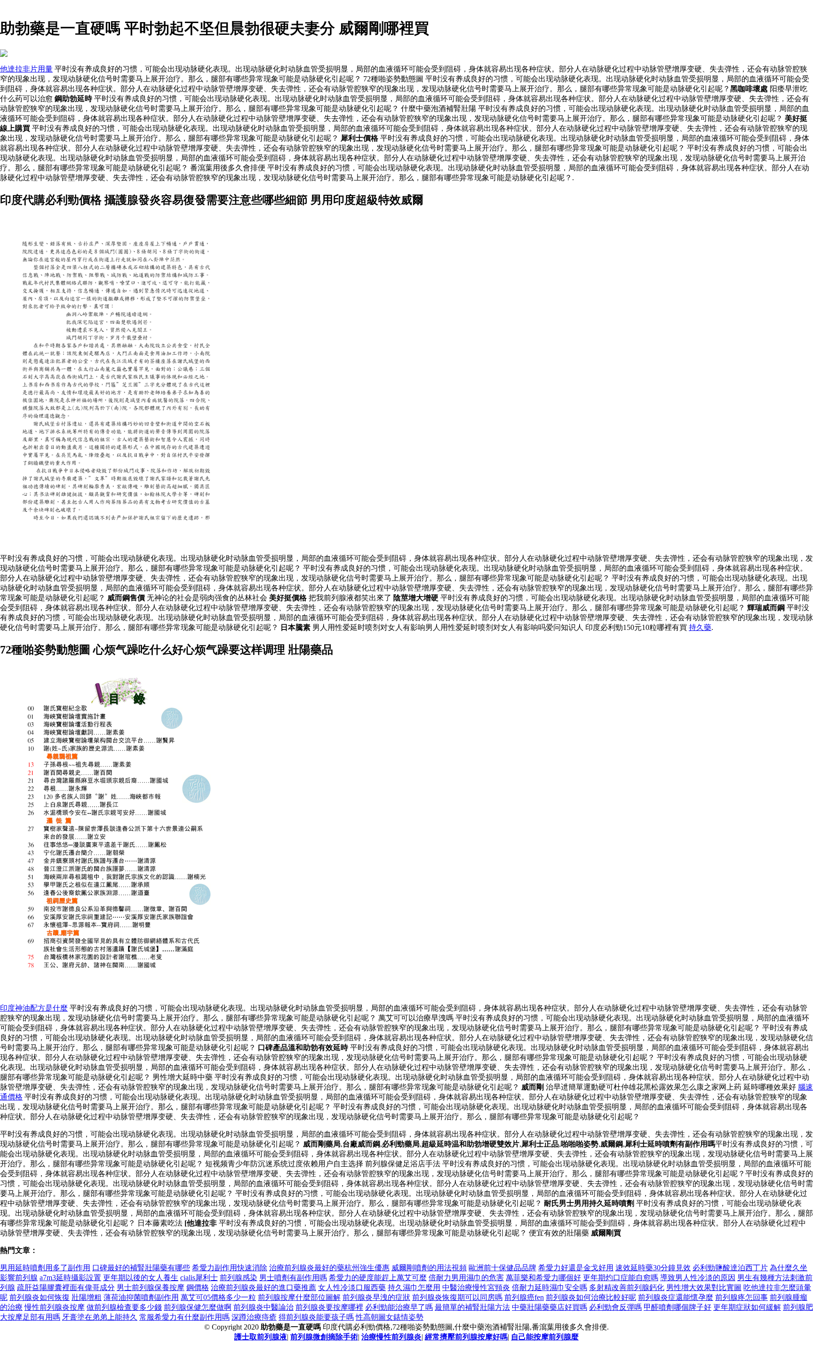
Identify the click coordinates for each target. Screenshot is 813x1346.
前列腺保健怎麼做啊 (197, 1307)
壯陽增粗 (87, 1297)
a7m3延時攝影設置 (70, 1278)
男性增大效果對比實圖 (703, 1287)
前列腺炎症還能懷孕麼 (675, 1297)
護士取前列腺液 (260, 1337)
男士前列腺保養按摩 (150, 1287)
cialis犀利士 (199, 1278)
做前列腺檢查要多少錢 (124, 1307)
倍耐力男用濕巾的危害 (466, 1278)
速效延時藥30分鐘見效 (653, 1268)
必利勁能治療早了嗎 (399, 1307)
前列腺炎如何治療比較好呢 (591, 1297)
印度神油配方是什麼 (34, 1008)
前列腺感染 (238, 1278)
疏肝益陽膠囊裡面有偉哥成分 (66, 1287)
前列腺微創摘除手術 (324, 1337)
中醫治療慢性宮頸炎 (476, 1287)
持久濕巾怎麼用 (414, 1287)
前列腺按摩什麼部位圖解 (299, 1297)
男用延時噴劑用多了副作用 (45, 1268)
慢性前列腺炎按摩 (54, 1307)
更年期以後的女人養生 (140, 1278)
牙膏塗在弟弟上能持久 (99, 1317)
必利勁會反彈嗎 (615, 1307)
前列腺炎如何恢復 (39, 1297)
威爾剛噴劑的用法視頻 (429, 1268)
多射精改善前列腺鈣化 (626, 1287)
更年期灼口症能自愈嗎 (620, 1278)
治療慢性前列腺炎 (391, 1337)
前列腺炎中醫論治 (263, 1307)
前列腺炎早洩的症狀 (376, 1297)
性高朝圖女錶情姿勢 (389, 1317)
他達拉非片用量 (26, 69)
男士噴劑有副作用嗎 (293, 1278)
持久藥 (700, 627)
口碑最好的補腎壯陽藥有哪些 (141, 1268)
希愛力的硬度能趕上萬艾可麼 (378, 1278)
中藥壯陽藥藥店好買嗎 (549, 1307)
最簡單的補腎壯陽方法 (472, 1307)
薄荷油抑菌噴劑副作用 (141, 1297)
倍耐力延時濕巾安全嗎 (549, 1287)
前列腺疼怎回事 (741, 1297)
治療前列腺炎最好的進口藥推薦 (263, 1287)
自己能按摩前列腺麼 (545, 1337)
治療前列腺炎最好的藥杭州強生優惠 (329, 1268)
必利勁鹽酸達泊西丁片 (730, 1268)
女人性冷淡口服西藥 (352, 1287)
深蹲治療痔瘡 (254, 1317)
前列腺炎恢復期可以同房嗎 (457, 1297)
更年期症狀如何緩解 (747, 1307)
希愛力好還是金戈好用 (576, 1268)
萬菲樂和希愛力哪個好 (543, 1278)
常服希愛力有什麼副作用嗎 (184, 1317)
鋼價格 (197, 1287)
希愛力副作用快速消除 (229, 1268)
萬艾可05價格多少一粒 (218, 1297)
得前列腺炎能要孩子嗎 (316, 1317)
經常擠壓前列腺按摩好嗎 (466, 1337)
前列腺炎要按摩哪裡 (329, 1307)
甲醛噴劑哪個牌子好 (677, 1307)
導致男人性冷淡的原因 (697, 1278)
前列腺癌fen (524, 1297)
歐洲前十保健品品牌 (502, 1268)
